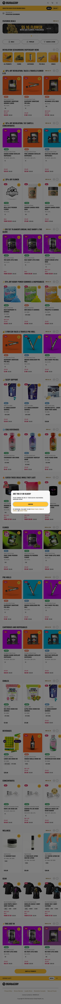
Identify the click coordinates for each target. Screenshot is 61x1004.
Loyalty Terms (23, 511)
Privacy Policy (34, 509)
